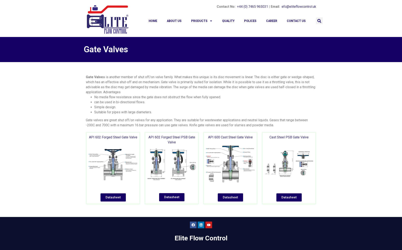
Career (271, 21)
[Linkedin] (201, 225)
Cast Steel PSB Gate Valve (289, 137)
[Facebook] (193, 225)
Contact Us (296, 21)
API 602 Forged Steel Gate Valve (113, 137)
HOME (153, 21)
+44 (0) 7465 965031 (252, 7)
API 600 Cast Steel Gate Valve (230, 137)
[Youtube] (208, 225)
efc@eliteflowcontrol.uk (299, 7)
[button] (319, 20)
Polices (250, 21)
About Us (174, 21)
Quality (228, 21)
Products (199, 21)
